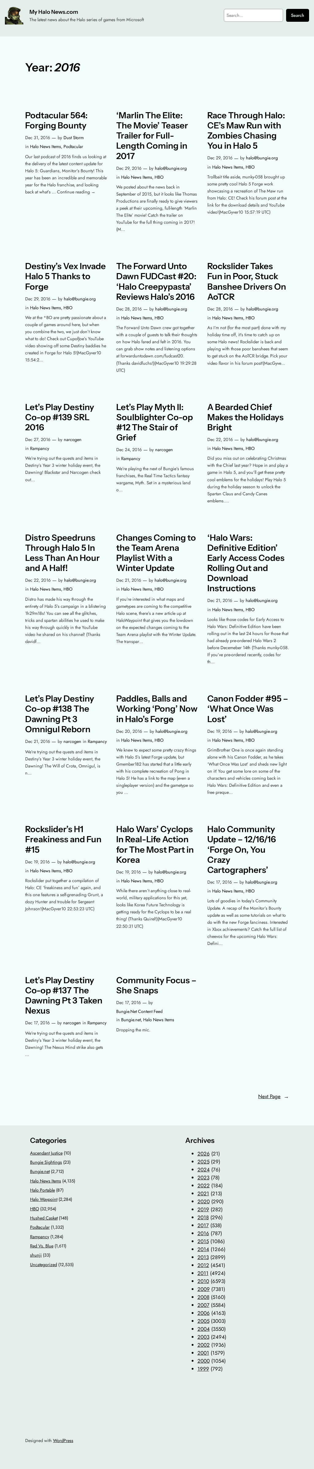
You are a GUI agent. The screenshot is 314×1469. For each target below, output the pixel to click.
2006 (203, 1313)
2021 (203, 1193)
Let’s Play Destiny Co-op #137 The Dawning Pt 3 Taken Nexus (63, 995)
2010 (203, 1281)
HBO (159, 177)
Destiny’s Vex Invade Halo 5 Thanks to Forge (65, 276)
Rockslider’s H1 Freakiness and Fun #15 (63, 839)
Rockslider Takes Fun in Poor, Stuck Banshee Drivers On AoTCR (246, 281)
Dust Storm (73, 138)
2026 (203, 1153)
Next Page (273, 1096)
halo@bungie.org (171, 168)
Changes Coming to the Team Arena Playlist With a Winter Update (156, 553)
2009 (203, 1289)
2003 (203, 1337)
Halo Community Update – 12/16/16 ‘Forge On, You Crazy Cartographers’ (241, 849)
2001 (203, 1353)
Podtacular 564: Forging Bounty (56, 120)
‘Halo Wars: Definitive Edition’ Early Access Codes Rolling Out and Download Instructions (246, 563)
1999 (203, 1368)
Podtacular (73, 146)
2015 (203, 1241)
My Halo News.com (53, 12)
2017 (203, 1225)
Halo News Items (45, 146)
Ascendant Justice (46, 1153)
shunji (36, 1255)
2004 (203, 1329)
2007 (203, 1305)
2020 (203, 1201)
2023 (203, 1177)
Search (297, 15)
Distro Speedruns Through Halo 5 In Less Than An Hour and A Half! (62, 553)
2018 (203, 1217)
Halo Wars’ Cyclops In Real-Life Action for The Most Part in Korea (155, 844)
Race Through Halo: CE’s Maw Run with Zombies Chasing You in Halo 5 (246, 130)
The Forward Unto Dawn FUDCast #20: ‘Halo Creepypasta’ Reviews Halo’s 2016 (156, 281)
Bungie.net (131, 1020)
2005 (203, 1321)
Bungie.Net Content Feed (139, 1011)
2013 (203, 1257)
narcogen (73, 439)
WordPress (63, 1440)
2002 (203, 1345)
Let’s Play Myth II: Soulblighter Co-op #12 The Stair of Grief (154, 422)
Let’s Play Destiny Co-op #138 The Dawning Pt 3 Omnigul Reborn (59, 714)
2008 (203, 1297)
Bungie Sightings (46, 1162)
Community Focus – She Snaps (156, 985)
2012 (203, 1265)
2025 (203, 1161)
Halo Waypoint (43, 1199)
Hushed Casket (44, 1218)
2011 (203, 1273)
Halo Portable (42, 1190)
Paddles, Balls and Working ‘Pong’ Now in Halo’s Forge (156, 709)
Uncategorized (43, 1265)
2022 (203, 1185)
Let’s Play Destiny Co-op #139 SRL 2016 (59, 417)
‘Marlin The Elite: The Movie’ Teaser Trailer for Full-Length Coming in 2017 (152, 135)
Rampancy (39, 448)
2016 (203, 1233)
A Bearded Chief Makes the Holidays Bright (245, 417)
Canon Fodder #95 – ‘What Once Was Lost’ (247, 709)
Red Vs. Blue (41, 1246)
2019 (203, 1209)
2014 (203, 1249)
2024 (203, 1169)
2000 (203, 1360)
